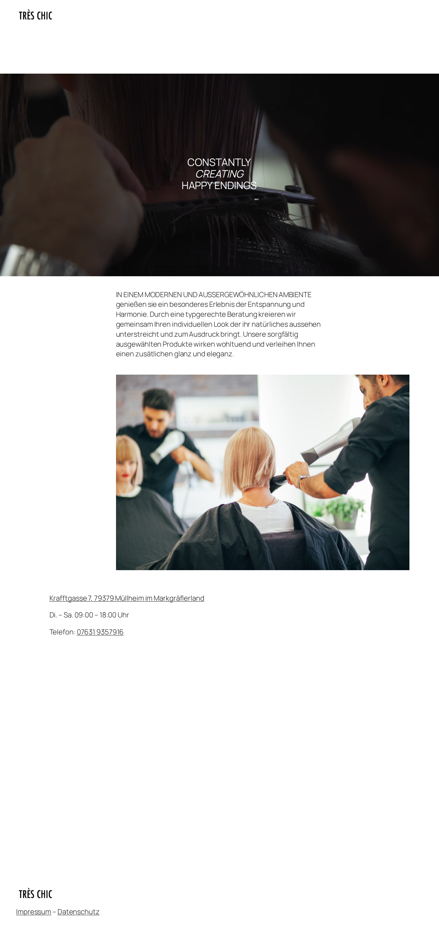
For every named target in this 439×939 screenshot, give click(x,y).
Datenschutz (79, 911)
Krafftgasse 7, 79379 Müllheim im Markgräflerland (126, 598)
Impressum (33, 911)
